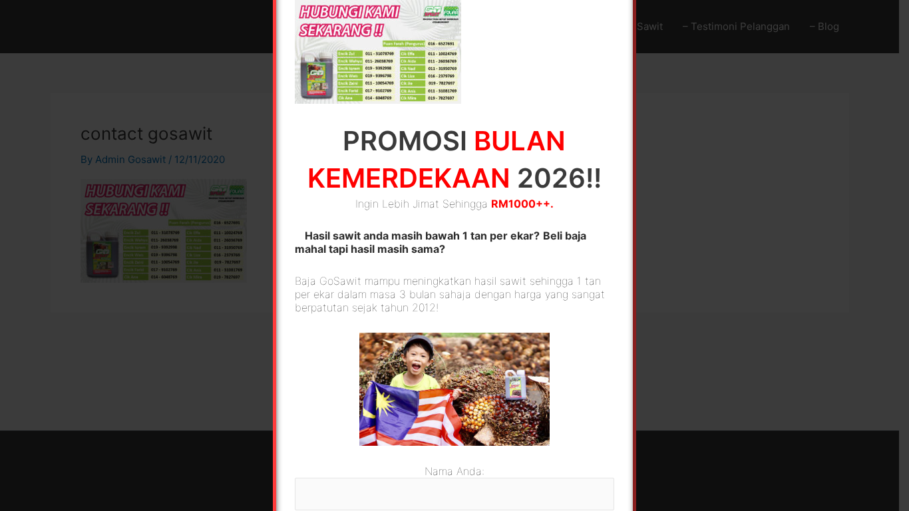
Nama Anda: (454, 471)
